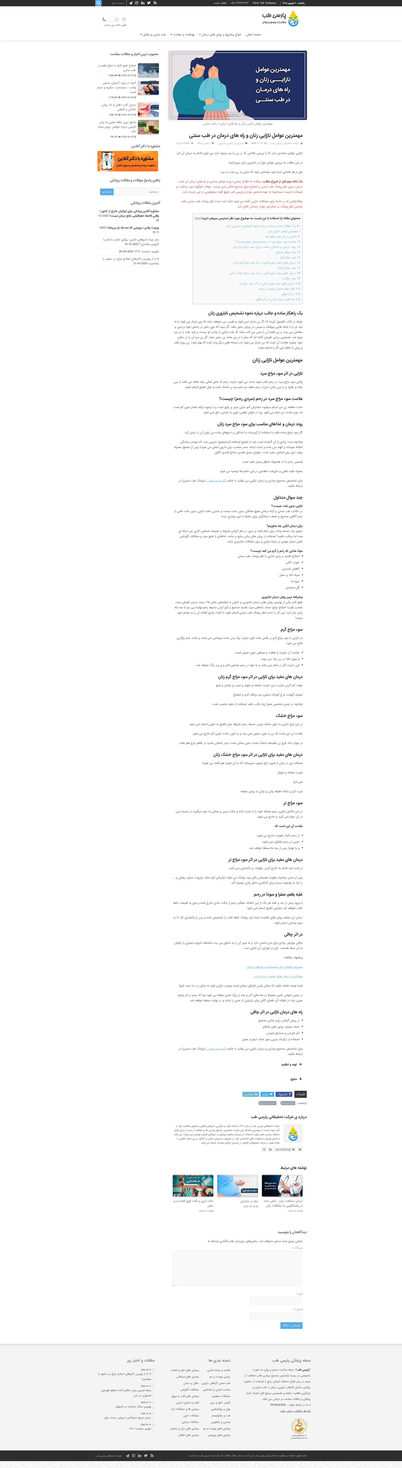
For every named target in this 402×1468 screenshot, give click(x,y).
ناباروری (222, 143)
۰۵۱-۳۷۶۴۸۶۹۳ (240, 3)
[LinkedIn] (142, 3)
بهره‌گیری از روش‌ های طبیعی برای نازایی (278, 976)
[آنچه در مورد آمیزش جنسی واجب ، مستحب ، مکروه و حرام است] (148, 88)
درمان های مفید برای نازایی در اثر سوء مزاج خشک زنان (265, 273)
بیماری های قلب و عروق (185, 1396)
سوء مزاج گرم (290, 257)
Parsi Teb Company (264, 3)
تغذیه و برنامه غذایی (218, 1370)
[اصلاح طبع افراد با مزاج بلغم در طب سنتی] (148, 70)
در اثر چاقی (290, 294)
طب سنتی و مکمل (154, 34)
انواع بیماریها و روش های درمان (221, 34)
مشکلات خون (191, 1416)
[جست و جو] (98, 3)
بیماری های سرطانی (188, 1377)
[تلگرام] (130, 3)
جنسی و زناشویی (220, 1422)
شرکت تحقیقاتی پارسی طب (284, 143)
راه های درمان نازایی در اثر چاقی (278, 299)
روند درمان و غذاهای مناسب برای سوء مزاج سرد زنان (266, 247)
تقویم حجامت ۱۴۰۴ (146, 251)
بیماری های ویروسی (219, 1435)
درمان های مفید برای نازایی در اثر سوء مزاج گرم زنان (266, 262)
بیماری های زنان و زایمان (184, 1429)
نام (300, 1294)
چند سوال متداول (287, 252)
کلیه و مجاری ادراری (187, 1403)
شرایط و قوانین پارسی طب (295, 1411)
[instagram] (136, 3)
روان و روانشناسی (220, 1409)
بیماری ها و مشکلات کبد (185, 1409)
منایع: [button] (293, 1079)
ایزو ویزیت (288, 1103)
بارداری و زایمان (235, 143)
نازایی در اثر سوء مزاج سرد (282, 236)
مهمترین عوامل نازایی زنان (283, 231)
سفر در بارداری (249, 1201)
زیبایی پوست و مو (220, 1377)
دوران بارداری (268, 1103)
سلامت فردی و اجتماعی (216, 1390)
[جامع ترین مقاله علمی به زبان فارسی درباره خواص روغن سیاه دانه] (148, 127)
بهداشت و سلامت (184, 34)
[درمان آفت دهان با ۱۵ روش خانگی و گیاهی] (148, 110)
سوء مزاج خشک (288, 268)
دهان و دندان (191, 1383)
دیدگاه (297, 1248)
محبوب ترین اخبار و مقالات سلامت (134, 54)
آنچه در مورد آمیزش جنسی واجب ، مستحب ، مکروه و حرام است (116, 87)
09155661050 (278, 1405)
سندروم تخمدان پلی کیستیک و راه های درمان (274, 967)
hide (198, 218)
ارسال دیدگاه (203, 143)
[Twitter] (149, 3)
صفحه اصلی (253, 34)
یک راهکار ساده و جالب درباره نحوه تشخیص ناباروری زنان (263, 226)
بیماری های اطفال (189, 1435)
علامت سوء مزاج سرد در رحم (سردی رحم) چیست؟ (268, 242)
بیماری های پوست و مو (216, 1429)
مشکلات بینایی (190, 1422)
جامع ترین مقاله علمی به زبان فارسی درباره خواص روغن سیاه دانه (117, 127)
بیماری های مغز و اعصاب (184, 1370)
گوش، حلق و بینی (220, 1403)
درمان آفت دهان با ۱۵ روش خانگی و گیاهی (119, 107)
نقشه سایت (220, 3)
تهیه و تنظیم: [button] (289, 1064)
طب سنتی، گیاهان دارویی (215, 1383)
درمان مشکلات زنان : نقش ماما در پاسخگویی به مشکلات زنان (283, 1203)
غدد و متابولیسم (221, 1416)
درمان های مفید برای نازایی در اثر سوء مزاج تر (270, 283)
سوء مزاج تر (291, 278)
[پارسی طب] (281, 19)
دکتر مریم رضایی (216, 480)
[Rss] (155, 3)
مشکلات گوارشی (189, 1390)
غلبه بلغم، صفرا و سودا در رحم (279, 289)
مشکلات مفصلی (221, 1396)
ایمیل (298, 1309)
